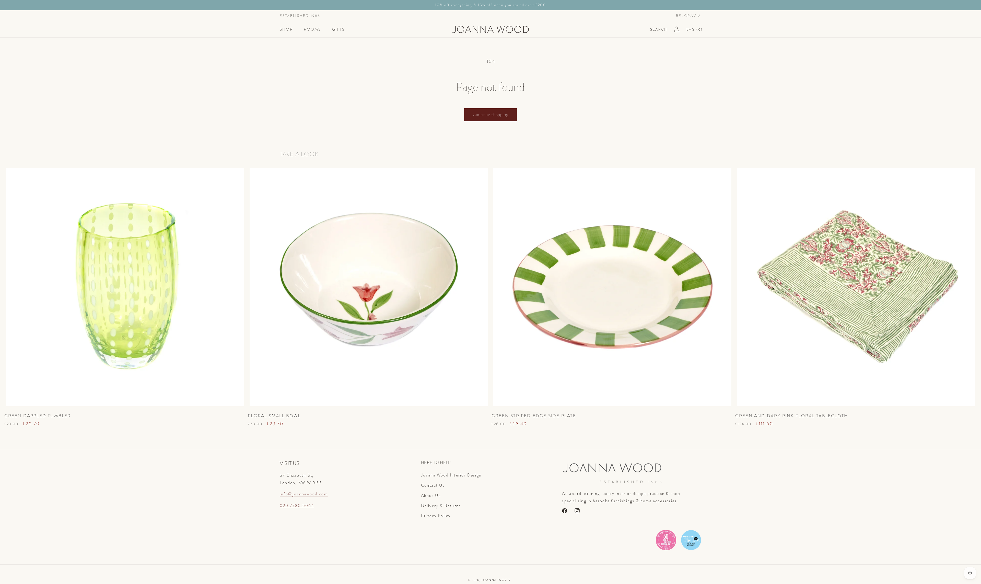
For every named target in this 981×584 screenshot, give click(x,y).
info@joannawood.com (304, 494)
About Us (431, 495)
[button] (288, 29)
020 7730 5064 (297, 505)
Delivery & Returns (441, 505)
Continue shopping (490, 114)
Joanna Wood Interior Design (451, 475)
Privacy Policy (436, 516)
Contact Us (433, 485)
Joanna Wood (496, 580)
